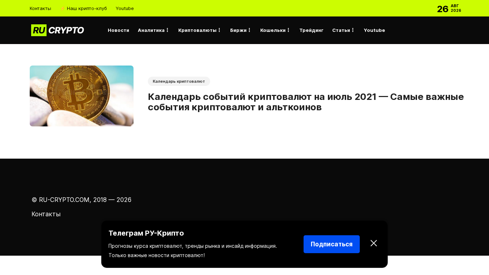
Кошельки (273, 30)
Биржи (238, 30)
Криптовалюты (197, 30)
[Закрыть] (374, 244)
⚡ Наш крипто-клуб (83, 8)
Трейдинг (311, 30)
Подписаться (332, 244)
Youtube (125, 8)
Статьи (341, 30)
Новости (118, 30)
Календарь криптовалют (179, 81)
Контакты (40, 8)
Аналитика (151, 30)
